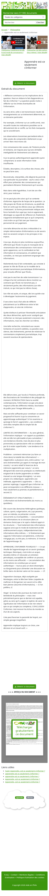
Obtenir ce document (25, 83)
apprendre (19, 798)
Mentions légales (26, 875)
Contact (14, 875)
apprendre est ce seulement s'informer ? (22, 773)
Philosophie (15, 29)
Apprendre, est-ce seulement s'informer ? (22, 779)
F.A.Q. (6, 875)
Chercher (40, 22)
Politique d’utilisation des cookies (30, 877)
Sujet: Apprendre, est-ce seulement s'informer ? (25, 771)
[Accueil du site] (24, 4)
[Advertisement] (12, 70)
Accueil (4, 29)
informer (30, 798)
